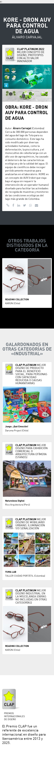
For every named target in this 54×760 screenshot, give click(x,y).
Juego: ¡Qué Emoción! (16, 426)
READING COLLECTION (17, 299)
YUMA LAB (10, 572)
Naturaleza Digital (14, 501)
